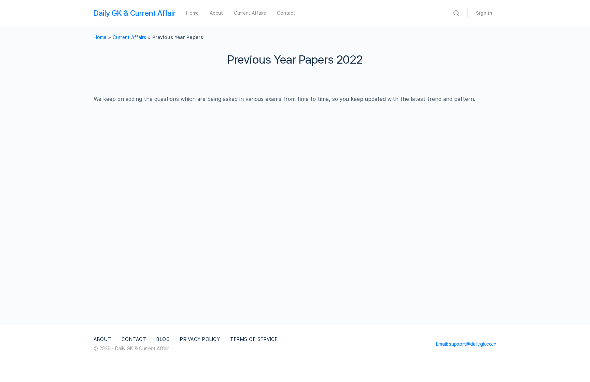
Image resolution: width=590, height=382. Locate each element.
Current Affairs (250, 13)
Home (192, 13)
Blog (163, 339)
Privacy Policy (200, 339)
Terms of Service (254, 339)
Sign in (484, 13)
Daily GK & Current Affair (135, 13)
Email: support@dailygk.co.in (466, 344)
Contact (286, 13)
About (216, 13)
